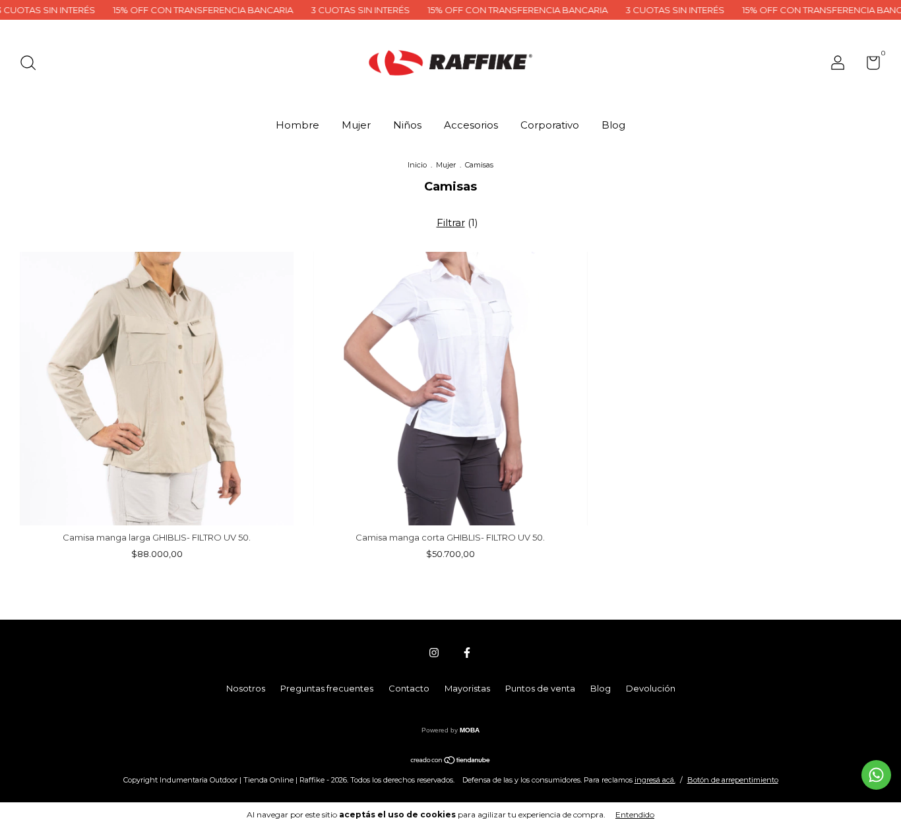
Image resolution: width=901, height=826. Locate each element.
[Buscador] (33, 64)
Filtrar (451, 222)
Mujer (356, 125)
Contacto (408, 688)
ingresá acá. (655, 779)
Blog (613, 125)
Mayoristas (467, 688)
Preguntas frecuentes (326, 688)
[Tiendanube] (451, 761)
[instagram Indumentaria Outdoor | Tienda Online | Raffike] (434, 652)
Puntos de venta (540, 688)
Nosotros (245, 688)
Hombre (297, 125)
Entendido (634, 814)
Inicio (417, 164)
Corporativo (549, 125)
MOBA (470, 730)
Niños (407, 125)
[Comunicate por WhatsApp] (876, 775)
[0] (868, 65)
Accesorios (471, 125)
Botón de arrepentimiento (732, 779)
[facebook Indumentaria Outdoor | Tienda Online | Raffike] (467, 652)
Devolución (650, 688)
